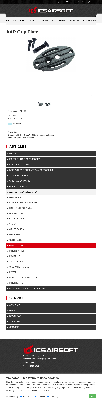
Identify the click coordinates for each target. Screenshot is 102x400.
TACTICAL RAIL (16, 262)
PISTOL (12, 154)
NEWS (12, 311)
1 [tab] (33, 108)
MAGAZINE (14, 256)
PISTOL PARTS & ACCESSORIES (24, 159)
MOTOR (13, 272)
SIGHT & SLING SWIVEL (20, 208)
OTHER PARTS (16, 229)
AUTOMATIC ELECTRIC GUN (23, 176)
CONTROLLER (16, 240)
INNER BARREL (16, 251)
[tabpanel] (40, 104)
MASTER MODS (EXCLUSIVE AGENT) (27, 288)
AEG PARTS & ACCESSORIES (23, 192)
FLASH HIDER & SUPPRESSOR (24, 203)
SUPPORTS (15, 322)
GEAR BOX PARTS (18, 186)
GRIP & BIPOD (16, 245)
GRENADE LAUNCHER (20, 181)
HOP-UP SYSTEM (17, 213)
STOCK (12, 224)
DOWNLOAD (15, 316)
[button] (92, 2)
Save (92, 396)
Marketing (54, 397)
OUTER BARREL (17, 219)
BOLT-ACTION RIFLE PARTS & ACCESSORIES (31, 170)
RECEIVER (14, 235)
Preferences (27, 397)
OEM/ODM (14, 327)
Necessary (13, 397)
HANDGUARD (16, 197)
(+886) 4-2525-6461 (31, 366)
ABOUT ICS (14, 305)
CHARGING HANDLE (19, 267)
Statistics (41, 397)
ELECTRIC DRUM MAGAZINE (23, 278)
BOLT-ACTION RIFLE (19, 165)
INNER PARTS (16, 283)
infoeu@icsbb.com (30, 362)
